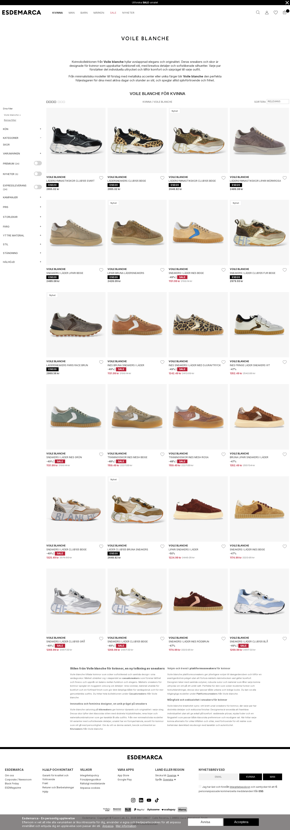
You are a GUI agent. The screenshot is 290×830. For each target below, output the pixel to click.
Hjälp (45, 791)
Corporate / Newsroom (18, 779)
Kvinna (147, 101)
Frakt (45, 783)
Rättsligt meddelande (92, 783)
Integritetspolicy (89, 775)
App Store (123, 775)
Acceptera (241, 822)
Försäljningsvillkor (90, 779)
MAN (272, 776)
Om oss (9, 775)
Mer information (126, 826)
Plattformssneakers (207, 693)
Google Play (125, 779)
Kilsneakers (76, 729)
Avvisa (205, 822)
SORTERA (260, 101)
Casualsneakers (137, 693)
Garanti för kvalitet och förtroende (55, 777)
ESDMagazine (13, 787)
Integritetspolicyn (240, 787)
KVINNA (250, 776)
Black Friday (12, 783)
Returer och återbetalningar (58, 787)
